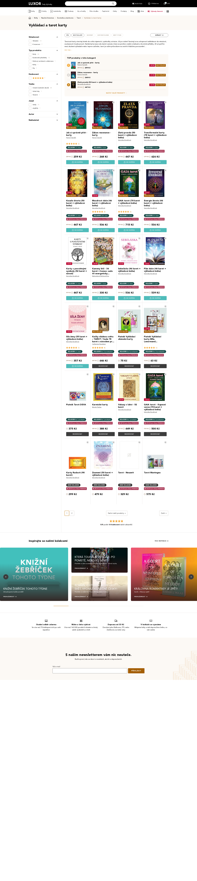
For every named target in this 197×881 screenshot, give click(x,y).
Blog (132, 11)
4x (104, 347)
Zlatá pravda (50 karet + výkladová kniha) (94, 82)
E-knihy (44, 11)
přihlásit (136, 671)
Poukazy (71, 11)
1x (79, 143)
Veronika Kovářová (83, 84)
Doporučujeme (103, 35)
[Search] (113, 4)
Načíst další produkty (115, 93)
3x (104, 211)
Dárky (115, 11)
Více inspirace (160, 541)
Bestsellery (77, 35)
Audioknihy (57, 11)
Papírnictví (105, 11)
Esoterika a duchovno (65, 18)
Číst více (67, 50)
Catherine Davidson (99, 344)
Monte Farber (97, 407)
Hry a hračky (81, 11)
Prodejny (124, 11)
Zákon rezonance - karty (87, 72)
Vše (67, 35)
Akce (142, 11)
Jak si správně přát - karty (88, 63)
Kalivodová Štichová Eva (100, 276)
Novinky (90, 35)
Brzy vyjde (117, 35)
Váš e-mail (56, 666)
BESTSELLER (160, 65)
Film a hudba (94, 11)
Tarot (79, 18)
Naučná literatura (47, 18)
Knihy (33, 11)
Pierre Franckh (82, 65)
